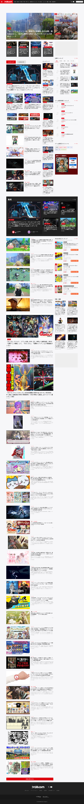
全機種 (57, 147)
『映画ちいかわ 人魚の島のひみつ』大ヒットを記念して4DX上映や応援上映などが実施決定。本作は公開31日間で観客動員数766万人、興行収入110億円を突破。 (42, 482)
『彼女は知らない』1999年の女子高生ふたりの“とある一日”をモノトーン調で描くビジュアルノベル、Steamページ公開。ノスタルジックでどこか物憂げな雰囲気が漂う (42, 719)
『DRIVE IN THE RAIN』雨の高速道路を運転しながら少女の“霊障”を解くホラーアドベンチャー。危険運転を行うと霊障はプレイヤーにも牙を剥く (42, 569)
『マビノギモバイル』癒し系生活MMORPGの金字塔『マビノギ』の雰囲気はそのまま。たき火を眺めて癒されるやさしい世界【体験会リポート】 (42, 286)
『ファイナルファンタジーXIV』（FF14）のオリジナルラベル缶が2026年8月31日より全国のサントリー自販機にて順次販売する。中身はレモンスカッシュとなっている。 (42, 646)
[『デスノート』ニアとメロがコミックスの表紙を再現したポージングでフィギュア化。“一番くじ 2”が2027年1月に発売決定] (18, 587)
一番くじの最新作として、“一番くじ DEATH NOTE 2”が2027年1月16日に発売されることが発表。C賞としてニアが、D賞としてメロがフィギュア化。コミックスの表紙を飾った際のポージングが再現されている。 (42, 587)
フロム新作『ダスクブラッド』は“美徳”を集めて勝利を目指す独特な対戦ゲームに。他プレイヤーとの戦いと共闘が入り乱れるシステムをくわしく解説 (48, 140)
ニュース (44, 1)
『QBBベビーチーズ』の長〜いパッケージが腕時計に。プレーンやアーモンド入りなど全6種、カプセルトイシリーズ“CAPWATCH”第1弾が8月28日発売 (42, 674)
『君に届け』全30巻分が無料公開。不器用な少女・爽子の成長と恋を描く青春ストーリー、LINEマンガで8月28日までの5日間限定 (42, 554)
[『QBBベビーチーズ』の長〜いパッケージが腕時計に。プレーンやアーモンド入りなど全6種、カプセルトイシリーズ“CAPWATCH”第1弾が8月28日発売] (18, 677)
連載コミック (33, 731)
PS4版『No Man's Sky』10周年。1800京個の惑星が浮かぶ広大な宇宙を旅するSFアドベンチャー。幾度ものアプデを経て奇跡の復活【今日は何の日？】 (33, 185)
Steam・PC (58, 149)
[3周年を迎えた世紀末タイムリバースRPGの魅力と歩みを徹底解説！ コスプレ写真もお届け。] (18, 617)
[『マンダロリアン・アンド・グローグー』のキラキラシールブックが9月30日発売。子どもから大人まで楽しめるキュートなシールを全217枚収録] (18, 497)
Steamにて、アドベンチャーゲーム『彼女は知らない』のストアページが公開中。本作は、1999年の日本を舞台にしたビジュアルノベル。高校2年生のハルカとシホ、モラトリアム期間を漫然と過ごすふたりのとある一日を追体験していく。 (42, 722)
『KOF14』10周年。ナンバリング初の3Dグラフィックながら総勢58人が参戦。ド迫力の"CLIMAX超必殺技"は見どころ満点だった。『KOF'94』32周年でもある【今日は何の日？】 (33, 173)
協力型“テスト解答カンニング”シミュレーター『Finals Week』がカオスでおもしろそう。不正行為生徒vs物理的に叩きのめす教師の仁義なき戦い (42, 403)
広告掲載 (58, 790)
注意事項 (45, 790)
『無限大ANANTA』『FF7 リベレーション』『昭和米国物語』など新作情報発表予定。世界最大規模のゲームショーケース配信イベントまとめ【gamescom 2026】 (36, 51)
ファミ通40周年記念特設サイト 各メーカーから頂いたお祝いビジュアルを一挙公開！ (42, 523)
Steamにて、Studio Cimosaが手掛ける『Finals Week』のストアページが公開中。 (42, 407)
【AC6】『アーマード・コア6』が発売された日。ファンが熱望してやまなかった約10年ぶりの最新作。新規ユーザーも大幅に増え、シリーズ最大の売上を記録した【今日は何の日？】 (14, 107)
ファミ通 (32, 525)
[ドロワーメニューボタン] (1, 1)
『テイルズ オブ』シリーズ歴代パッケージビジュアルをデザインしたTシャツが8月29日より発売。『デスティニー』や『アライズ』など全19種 (42, 704)
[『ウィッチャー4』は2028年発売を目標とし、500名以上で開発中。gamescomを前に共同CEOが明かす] (15, 163)
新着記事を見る (30, 779)
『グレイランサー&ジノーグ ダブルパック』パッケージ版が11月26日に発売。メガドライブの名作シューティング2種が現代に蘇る (42, 352)
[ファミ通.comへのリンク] (8, 1)
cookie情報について (52, 790)
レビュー (9, 47)
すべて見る (76, 58)
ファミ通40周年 (34, 521)
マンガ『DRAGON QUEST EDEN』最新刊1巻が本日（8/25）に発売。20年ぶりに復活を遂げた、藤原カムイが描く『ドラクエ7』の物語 (33, 139)
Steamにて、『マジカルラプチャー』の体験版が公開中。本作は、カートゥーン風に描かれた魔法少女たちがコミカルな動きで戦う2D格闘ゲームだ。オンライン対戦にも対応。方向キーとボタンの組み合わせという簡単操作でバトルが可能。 (42, 467)
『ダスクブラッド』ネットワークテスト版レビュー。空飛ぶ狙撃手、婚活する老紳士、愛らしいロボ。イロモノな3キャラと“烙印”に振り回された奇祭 (72, 328)
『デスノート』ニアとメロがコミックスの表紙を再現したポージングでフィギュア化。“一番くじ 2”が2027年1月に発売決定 (42, 584)
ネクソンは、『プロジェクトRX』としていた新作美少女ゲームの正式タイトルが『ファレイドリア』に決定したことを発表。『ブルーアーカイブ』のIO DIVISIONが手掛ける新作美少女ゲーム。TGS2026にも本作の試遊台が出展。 (42, 542)
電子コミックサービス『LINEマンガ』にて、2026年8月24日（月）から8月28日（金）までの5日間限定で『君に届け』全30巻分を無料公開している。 (42, 557)
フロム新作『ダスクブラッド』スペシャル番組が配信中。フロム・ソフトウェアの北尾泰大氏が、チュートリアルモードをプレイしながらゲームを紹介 (48, 73)
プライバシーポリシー (34, 790)
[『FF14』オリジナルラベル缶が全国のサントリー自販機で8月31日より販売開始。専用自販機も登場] (18, 647)
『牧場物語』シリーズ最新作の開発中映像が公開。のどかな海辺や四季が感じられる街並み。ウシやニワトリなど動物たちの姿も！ (65, 92)
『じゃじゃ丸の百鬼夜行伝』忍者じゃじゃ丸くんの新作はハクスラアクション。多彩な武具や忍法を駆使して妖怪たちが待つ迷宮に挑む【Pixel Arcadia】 (32, 106)
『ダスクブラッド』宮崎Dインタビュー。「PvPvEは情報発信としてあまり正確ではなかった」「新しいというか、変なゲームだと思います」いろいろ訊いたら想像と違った (48, 123)
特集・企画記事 (52, 1)
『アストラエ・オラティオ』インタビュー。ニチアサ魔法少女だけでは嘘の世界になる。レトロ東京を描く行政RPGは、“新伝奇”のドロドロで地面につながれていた (48, 173)
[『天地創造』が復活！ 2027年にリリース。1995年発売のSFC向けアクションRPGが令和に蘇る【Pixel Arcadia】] (66, 19)
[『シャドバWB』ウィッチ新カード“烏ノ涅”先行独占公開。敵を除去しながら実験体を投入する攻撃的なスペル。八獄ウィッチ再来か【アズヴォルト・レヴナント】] (66, 33)
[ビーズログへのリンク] (46, 796)
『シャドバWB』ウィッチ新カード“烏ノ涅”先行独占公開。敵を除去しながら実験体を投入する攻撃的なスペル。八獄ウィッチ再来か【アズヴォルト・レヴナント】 (66, 36)
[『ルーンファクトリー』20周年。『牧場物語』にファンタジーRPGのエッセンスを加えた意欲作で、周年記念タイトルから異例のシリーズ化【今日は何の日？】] (18, 767)
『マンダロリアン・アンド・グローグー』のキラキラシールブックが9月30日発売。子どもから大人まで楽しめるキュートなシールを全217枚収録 (42, 494)
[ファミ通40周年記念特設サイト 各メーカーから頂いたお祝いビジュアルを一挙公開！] (18, 527)
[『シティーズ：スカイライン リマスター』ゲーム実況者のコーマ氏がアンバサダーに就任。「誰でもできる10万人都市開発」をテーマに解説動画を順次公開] (18, 752)
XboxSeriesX (63, 149)
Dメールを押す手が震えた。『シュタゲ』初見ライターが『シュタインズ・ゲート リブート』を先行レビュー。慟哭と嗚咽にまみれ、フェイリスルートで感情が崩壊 (48, 190)
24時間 (60, 60)
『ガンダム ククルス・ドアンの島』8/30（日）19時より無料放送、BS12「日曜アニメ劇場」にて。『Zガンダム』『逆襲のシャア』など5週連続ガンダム (29, 343)
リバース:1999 (34, 611)
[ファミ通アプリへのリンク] (38, 796)
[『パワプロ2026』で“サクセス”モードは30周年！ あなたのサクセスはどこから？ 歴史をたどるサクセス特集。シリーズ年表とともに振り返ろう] (72, 304)
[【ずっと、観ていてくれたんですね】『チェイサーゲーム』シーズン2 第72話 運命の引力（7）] (18, 737)
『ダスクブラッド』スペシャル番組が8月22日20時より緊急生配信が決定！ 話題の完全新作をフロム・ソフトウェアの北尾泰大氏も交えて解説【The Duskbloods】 (48, 106)
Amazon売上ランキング (61, 238)
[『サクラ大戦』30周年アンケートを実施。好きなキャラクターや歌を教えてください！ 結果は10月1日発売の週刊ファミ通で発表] (48, 44)
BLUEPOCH (33, 615)
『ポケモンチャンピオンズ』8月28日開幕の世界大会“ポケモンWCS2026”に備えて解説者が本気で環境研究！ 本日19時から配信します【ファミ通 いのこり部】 (29, 394)
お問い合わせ (27, 790)
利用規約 (40, 790)
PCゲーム (27, 1)
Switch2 (18, 1)
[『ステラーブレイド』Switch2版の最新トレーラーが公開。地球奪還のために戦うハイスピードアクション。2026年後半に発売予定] (18, 512)
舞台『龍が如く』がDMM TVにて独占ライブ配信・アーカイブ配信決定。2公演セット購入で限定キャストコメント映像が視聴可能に (42, 659)
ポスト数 (72, 60)
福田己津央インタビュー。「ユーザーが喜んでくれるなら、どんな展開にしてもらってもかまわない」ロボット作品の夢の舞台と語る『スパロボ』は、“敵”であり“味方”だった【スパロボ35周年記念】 (48, 90)
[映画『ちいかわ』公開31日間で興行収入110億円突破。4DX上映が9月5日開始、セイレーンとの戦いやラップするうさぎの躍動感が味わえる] (18, 482)
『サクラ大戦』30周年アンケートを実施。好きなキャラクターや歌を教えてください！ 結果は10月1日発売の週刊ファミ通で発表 (48, 51)
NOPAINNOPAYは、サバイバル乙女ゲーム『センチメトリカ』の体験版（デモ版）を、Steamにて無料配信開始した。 (42, 437)
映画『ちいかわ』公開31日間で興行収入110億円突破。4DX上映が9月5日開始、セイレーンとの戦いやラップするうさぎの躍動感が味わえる (42, 479)
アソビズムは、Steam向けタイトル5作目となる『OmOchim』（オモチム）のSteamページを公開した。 (42, 274)
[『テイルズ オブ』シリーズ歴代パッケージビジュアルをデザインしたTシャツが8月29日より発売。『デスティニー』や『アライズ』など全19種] (18, 707)
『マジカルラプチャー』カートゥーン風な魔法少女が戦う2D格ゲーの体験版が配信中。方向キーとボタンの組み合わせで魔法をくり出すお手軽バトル (42, 464)
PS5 (24, 1)
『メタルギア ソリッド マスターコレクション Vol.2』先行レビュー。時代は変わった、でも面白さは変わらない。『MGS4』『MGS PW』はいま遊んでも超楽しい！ (11, 51)
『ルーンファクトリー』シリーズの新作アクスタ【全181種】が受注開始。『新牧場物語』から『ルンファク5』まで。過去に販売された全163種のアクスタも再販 (42, 629)
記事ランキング (59, 58)
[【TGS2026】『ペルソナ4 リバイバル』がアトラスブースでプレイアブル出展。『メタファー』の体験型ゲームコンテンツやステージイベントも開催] (18, 602)
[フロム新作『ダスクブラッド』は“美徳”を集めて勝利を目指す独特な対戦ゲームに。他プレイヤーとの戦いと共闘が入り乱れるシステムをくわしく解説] (48, 133)
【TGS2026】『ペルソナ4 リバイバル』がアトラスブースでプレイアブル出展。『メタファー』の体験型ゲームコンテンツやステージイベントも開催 (42, 599)
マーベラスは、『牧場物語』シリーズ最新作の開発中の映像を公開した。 (41, 244)
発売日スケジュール (33, 1)
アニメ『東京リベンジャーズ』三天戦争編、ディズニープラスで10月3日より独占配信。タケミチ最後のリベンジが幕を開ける (42, 418)
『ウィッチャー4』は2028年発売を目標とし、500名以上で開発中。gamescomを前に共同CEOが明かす (33, 162)
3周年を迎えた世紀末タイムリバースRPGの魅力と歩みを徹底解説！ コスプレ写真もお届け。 (41, 613)
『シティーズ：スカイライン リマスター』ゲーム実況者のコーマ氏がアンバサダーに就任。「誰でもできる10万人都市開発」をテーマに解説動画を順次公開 (42, 749)
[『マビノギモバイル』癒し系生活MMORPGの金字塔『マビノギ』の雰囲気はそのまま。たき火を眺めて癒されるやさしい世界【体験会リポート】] (18, 289)
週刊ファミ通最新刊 (61, 155)
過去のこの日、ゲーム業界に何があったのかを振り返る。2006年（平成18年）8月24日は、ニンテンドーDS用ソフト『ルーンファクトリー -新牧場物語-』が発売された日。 (42, 767)
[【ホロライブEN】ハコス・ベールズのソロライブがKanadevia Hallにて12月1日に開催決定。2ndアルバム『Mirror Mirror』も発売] (18, 452)
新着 (15, 1)
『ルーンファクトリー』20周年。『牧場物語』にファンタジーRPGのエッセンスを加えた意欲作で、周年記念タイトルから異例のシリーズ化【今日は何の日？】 (42, 764)
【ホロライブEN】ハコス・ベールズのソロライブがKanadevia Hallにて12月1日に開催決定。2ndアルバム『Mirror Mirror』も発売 (42, 449)
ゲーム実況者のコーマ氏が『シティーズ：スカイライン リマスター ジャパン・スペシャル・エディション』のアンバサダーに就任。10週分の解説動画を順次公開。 (42, 752)
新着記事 (21, 62)
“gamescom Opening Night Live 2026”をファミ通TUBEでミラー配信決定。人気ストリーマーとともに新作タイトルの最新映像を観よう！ (23, 51)
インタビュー (46, 85)
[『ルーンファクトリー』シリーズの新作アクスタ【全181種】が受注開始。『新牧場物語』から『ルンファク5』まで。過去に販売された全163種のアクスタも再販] (18, 632)
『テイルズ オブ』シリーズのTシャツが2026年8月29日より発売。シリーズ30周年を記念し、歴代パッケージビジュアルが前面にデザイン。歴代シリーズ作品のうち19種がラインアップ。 (42, 707)
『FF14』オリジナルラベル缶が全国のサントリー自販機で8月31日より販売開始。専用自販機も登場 (42, 643)
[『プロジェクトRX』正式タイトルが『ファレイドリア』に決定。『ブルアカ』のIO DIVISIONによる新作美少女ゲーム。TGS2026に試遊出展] (18, 542)
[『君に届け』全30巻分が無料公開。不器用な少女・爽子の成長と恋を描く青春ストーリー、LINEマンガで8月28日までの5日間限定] (18, 557)
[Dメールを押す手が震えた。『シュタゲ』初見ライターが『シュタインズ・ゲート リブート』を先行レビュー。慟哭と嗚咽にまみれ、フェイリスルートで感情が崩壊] (48, 183)
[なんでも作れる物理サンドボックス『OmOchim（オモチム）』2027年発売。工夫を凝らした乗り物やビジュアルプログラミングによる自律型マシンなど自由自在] (18, 274)
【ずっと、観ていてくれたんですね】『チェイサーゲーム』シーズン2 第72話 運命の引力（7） (42, 733)
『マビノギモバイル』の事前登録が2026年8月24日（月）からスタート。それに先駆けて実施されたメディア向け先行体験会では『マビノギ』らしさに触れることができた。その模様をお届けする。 (41, 289)
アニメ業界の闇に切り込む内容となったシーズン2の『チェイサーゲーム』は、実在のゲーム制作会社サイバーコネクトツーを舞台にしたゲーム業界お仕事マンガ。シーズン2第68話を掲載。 (42, 736)
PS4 (71, 147)
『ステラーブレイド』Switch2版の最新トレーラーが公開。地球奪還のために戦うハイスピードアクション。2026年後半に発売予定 (41, 509)
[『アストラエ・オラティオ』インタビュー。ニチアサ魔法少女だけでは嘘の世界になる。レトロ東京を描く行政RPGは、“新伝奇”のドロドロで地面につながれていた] (48, 166)
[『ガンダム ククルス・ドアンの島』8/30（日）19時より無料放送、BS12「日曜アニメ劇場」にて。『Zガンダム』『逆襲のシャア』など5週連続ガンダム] (29, 326)
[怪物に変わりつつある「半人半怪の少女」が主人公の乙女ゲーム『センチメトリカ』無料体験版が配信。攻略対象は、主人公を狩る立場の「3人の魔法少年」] (18, 437)
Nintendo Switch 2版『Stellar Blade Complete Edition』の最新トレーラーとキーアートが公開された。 (42, 512)
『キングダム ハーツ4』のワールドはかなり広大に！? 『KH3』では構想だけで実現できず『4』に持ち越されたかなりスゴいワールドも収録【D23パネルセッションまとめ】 (60, 344)
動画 (47, 1)
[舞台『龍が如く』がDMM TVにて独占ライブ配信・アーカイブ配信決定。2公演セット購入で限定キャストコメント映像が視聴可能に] (18, 662)
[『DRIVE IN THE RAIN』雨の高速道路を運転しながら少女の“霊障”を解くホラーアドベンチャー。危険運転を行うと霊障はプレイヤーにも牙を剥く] (18, 572)
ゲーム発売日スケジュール (62, 143)
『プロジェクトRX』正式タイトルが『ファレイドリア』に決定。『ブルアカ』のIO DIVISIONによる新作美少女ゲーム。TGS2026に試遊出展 (42, 539)
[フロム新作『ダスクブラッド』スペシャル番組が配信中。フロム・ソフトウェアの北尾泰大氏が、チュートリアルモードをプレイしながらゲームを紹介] (48, 66)
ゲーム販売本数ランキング (62, 100)
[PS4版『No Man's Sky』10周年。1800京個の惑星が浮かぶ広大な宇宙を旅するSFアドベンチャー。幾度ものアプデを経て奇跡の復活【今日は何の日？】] (15, 186)
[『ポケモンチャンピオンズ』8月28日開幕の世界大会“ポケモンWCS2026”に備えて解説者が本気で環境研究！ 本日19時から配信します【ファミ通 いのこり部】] (29, 377)
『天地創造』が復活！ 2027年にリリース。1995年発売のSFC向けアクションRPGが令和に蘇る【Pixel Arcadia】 (66, 23)
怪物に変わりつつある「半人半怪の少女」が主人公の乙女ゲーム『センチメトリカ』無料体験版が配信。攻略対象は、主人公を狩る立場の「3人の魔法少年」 (42, 434)
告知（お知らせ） (23, 47)
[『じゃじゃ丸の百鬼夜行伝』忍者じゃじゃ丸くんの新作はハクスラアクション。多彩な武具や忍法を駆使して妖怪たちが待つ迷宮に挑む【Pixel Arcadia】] (32, 98)
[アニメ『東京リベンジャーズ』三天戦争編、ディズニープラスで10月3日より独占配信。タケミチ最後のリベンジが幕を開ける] (18, 422)
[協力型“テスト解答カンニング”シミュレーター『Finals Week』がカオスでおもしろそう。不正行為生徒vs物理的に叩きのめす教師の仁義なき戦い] (18, 407)
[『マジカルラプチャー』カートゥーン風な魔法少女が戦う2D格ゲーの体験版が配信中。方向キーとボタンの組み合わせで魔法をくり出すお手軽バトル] (18, 467)
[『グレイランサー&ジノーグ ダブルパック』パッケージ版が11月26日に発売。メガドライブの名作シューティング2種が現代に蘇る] (18, 356)
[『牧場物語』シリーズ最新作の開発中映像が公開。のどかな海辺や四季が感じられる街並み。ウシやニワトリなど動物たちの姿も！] (74, 91)
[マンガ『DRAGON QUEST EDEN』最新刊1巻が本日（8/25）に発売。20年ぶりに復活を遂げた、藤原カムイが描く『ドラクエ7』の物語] (15, 140)
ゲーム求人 (40, 1)
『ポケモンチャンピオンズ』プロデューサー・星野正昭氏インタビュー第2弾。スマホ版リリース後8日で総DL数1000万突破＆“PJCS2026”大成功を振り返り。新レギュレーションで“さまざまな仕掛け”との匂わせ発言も (48, 156)
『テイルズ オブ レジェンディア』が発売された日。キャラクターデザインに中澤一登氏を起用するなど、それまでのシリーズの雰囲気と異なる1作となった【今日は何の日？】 (33, 127)
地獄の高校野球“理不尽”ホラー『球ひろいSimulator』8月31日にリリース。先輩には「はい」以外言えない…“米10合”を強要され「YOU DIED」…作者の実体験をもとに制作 (42, 301)
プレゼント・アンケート (48, 47)
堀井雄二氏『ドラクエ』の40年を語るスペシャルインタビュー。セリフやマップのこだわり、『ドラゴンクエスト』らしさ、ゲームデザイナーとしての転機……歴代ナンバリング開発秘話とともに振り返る (60, 328)
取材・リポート (33, 283)
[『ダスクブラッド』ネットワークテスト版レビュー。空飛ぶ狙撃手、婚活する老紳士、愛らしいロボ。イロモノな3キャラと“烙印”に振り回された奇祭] (72, 320)
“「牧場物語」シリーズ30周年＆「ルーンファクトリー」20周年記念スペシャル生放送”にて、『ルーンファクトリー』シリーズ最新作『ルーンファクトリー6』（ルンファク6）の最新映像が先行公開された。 (42, 259)
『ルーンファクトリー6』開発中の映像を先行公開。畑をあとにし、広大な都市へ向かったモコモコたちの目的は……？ (30, 34)
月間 (68, 60)
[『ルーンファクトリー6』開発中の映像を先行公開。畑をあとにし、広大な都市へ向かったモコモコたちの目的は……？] (30, 26)
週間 (64, 60)
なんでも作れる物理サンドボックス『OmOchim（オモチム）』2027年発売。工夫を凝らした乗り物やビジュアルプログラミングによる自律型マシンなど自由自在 (42, 271)
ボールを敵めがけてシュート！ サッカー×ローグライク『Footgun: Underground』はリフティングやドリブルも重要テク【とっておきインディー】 (23, 88)
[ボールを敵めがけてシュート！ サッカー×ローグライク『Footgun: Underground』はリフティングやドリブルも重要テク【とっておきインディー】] (23, 74)
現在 (57, 60)
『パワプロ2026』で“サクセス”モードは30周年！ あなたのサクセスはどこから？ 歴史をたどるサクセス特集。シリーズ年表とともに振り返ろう (72, 311)
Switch (21, 1)
